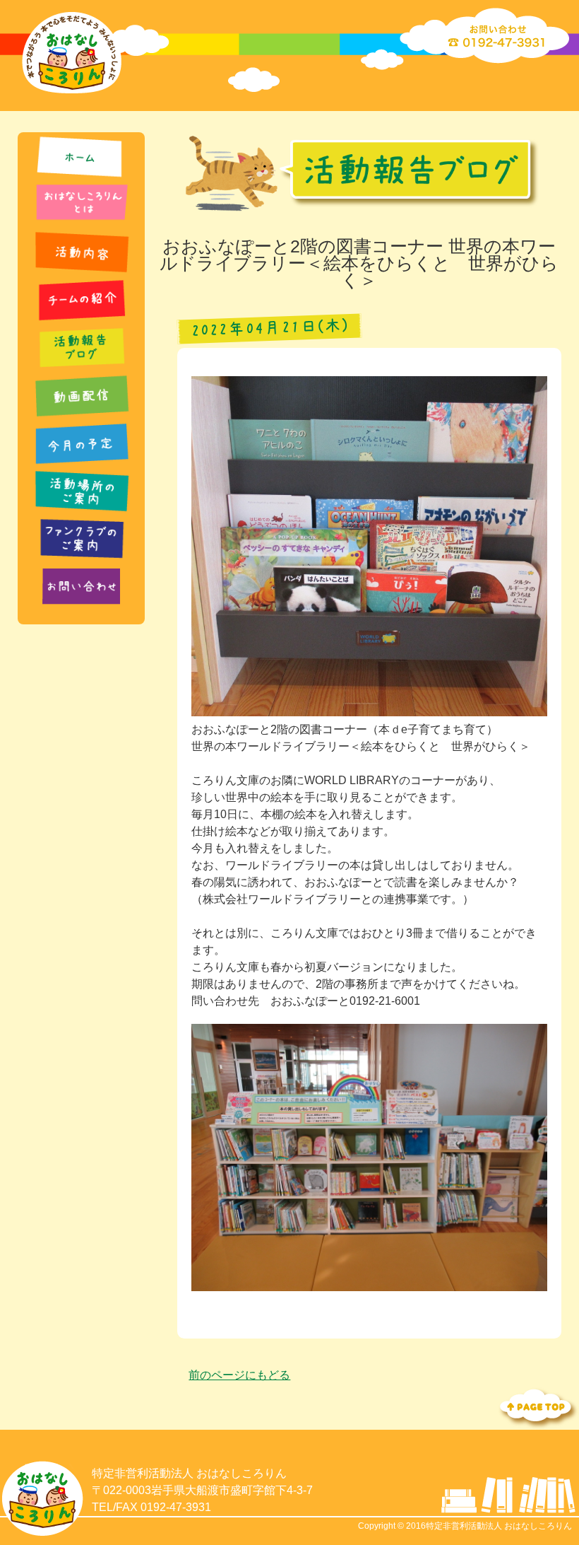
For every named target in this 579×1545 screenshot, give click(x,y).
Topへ (536, 1407)
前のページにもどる (239, 1375)
